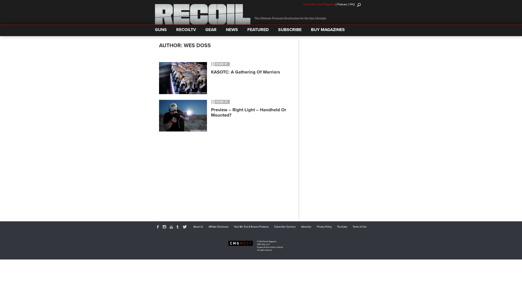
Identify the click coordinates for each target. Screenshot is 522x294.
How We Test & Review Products (251, 227)
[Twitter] (185, 227)
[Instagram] (165, 227)
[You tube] (171, 227)
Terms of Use (360, 227)
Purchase (342, 227)
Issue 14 (221, 101)
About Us (198, 227)
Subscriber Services (285, 227)
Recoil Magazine (269, 242)
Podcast (342, 4)
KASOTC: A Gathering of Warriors (245, 72)
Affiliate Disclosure (219, 227)
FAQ (352, 4)
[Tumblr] (178, 227)
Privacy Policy (324, 227)
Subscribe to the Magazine (319, 4)
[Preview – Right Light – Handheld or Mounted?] (183, 131)
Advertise (306, 227)
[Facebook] (158, 227)
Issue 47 (221, 64)
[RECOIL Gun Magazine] (202, 23)
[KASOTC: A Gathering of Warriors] (183, 93)
